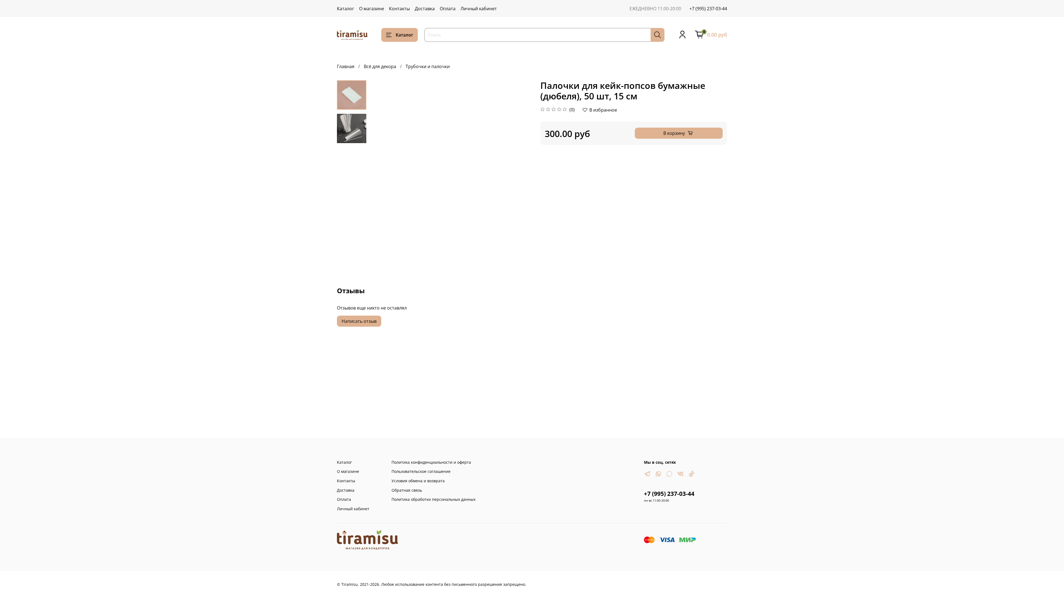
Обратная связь (407, 490)
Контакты (399, 9)
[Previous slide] (380, 161)
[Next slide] (521, 161)
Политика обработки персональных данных (433, 499)
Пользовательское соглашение (421, 471)
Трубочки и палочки (428, 66)
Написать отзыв (359, 321)
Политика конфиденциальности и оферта (431, 462)
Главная (345, 66)
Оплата (448, 9)
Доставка (425, 9)
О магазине (371, 9)
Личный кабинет (479, 9)
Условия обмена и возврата (418, 480)
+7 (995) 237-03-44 (708, 9)
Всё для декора (380, 66)
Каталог (345, 9)
